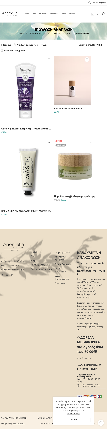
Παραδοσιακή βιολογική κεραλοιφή (74, 196)
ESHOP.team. (19, 423)
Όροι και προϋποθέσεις (41, 269)
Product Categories (27, 44)
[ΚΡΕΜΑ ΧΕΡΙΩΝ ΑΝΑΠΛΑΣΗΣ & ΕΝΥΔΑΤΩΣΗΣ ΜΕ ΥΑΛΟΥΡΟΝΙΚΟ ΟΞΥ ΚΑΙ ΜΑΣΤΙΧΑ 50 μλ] (27, 172)
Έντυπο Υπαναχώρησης (62, 277)
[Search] (104, 14)
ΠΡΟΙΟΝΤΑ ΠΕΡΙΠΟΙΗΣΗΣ (37, 33)
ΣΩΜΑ (67, 33)
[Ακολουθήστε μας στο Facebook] (2, 275)
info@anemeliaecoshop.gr (13, 269)
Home (20, 33)
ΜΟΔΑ (34, 14)
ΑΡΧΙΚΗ (26, 14)
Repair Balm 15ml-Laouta (68, 108)
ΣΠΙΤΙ (64, 14)
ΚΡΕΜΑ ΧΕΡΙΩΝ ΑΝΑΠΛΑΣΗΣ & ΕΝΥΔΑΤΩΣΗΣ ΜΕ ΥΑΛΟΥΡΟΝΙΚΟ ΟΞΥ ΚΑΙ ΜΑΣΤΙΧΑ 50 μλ (27, 210)
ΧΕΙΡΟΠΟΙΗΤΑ (54, 14)
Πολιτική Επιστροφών (60, 270)
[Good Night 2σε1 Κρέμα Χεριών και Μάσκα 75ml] (27, 90)
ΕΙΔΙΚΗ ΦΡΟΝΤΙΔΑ (81, 33)
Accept (73, 419)
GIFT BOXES (72, 14)
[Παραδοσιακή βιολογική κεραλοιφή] (74, 165)
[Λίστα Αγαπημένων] (49, 59)
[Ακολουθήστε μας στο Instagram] (12, 275)
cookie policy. (73, 413)
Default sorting (94, 44)
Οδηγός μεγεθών (62, 252)
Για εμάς (34, 252)
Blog (33, 260)
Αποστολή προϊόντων (60, 258)
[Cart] (92, 14)
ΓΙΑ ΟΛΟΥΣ (57, 33)
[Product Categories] (87, 14)
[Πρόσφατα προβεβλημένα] (101, 423)
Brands (34, 256)
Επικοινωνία (60, 283)
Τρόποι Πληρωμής (63, 264)
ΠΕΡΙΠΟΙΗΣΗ (43, 14)
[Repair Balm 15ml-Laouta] (72, 80)
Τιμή (44, 44)
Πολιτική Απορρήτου (40, 265)
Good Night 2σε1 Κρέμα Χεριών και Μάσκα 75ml (27, 128)
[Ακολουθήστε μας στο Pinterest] (7, 275)
